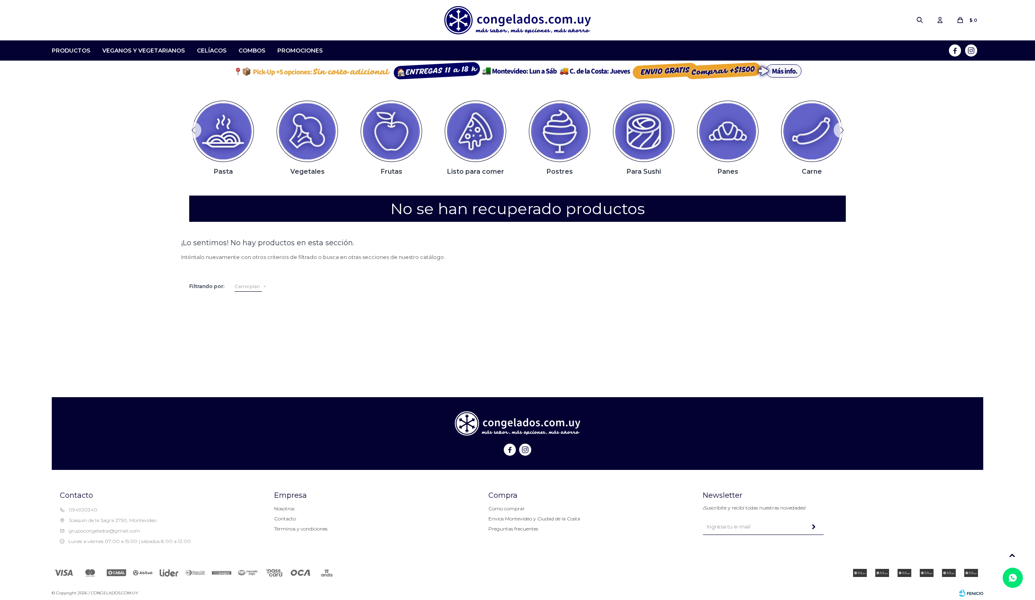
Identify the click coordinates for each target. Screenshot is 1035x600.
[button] (920, 20)
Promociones (300, 50)
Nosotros (284, 508)
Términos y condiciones (300, 529)
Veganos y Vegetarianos (143, 50)
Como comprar (506, 508)
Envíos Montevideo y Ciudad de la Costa (534, 519)
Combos (252, 50)
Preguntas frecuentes (513, 529)
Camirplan (247, 286)
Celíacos (211, 50)
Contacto (285, 519)
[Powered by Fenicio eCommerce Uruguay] (971, 593)
